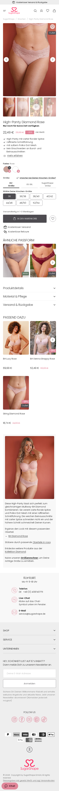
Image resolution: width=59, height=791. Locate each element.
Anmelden (29, 683)
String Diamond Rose (14, 413)
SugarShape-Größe (48, 184)
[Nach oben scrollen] (55, 787)
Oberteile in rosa (42, 542)
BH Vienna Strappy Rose (42, 358)
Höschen (22, 19)
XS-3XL (29, 184)
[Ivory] (15, 169)
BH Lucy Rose (10, 358)
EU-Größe (11, 184)
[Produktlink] (16, 260)
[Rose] (6, 169)
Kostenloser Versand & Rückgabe (31, 2)
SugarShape (9, 19)
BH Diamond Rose (18, 536)
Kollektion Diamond (15, 551)
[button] (4, 10)
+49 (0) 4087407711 (31, 591)
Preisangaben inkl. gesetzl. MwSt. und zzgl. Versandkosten (29, 780)
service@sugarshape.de (32, 613)
